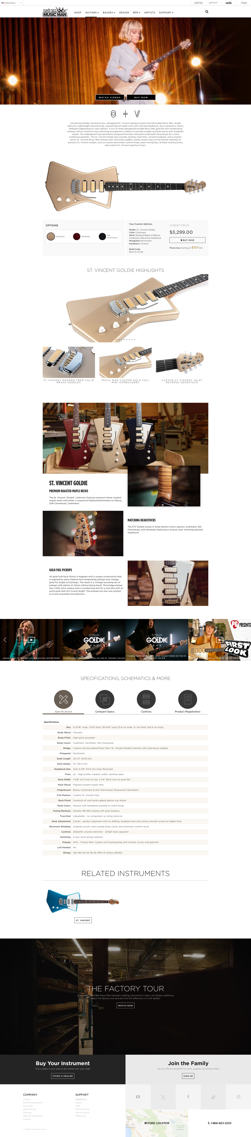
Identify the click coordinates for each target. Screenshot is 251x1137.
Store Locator (82, 1112)
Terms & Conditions (33, 1116)
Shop (77, 12)
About (78, 1102)
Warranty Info (82, 1109)
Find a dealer (63, 1076)
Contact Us (81, 1099)
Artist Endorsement (33, 1102)
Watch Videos (110, 97)
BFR (135, 12)
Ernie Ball (28, 1106)
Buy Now (141, 97)
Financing (80, 1116)
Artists (149, 12)
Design (124, 12)
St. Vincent (83, 920)
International (29, 1109)
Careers (27, 1099)
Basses (108, 12)
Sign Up (188, 1076)
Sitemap (27, 1112)
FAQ (77, 1106)
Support (165, 12)
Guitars (91, 12)
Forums (27, 1119)
